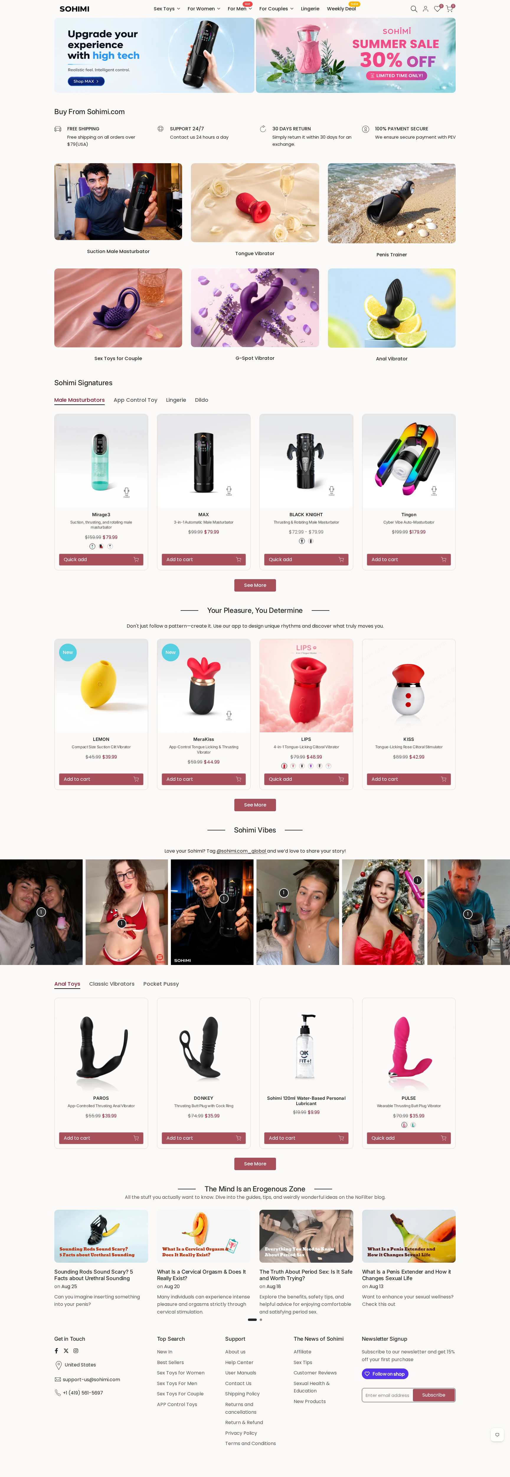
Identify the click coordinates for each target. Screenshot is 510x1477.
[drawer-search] (414, 9)
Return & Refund (244, 1422)
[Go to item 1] (252, 1320)
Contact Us (238, 1383)
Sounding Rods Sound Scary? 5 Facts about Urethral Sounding (93, 1275)
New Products (310, 1401)
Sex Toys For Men (177, 1383)
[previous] (18, 912)
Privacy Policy (241, 1433)
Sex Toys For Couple (180, 1393)
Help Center (239, 1362)
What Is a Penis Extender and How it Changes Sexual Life (406, 1275)
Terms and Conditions (250, 1443)
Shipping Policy (242, 1393)
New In (164, 1351)
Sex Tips (303, 1362)
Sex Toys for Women (181, 1372)
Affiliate (302, 1351)
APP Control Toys (177, 1404)
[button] (144, 422)
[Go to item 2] (261, 1320)
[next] (491, 912)
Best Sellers (170, 1362)
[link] (154, 55)
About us (235, 1351)
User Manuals (240, 1372)
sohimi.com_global (244, 851)
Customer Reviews (315, 1372)
